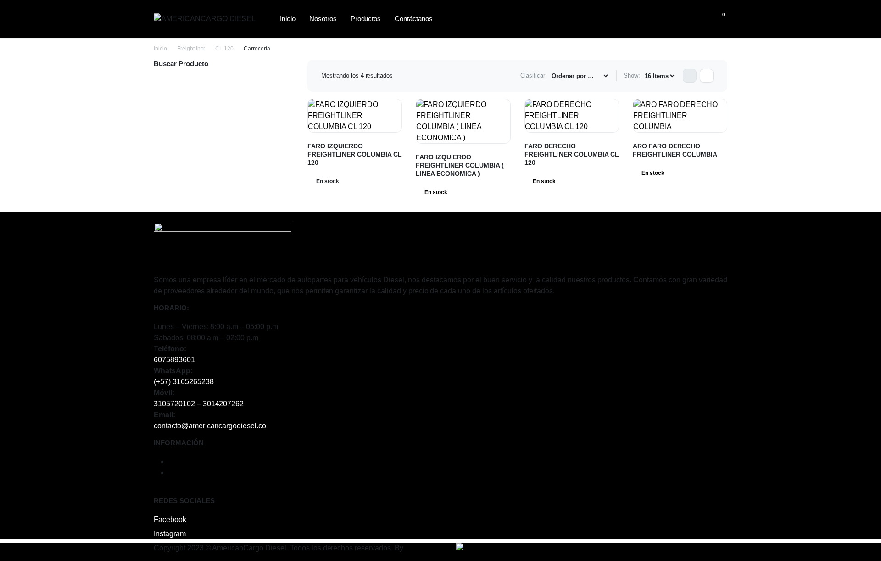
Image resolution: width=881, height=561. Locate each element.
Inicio (288, 18)
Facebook (170, 519)
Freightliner (191, 48)
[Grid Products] (690, 76)
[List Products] (707, 76)
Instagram (170, 534)
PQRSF (181, 473)
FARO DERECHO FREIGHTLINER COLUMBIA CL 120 (571, 154)
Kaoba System (429, 548)
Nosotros (323, 18)
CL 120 (224, 48)
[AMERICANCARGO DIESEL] (206, 18)
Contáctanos (414, 18)
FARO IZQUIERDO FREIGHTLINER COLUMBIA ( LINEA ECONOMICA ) (460, 165)
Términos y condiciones (206, 462)
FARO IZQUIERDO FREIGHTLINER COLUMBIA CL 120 (354, 154)
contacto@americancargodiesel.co (210, 426)
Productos (366, 18)
